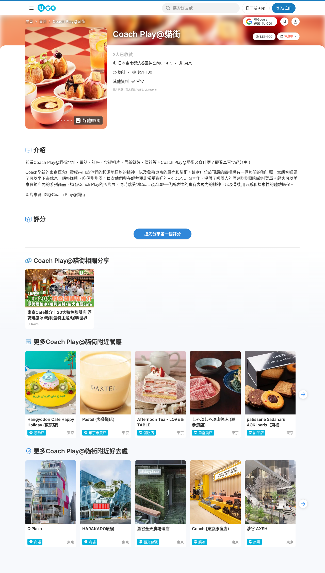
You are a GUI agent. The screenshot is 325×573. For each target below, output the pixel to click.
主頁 (29, 21)
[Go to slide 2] (61, 120)
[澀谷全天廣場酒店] (160, 492)
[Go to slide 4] (68, 120)
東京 (43, 21)
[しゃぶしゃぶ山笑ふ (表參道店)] (215, 382)
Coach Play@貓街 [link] (69, 21)
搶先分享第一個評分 (162, 233)
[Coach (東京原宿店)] (215, 492)
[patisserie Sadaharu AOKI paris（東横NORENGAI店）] (270, 382)
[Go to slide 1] (58, 120)
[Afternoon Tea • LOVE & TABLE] (160, 382)
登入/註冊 (283, 8)
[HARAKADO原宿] (105, 492)
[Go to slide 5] (71, 120)
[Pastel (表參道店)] (105, 382)
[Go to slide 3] (64, 120)
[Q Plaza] (50, 492)
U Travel (33, 324)
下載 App (257, 8)
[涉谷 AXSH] (270, 492)
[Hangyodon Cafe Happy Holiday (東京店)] (50, 382)
